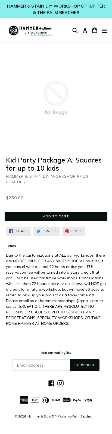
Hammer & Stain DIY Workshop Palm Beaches (59, 416)
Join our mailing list (56, 353)
